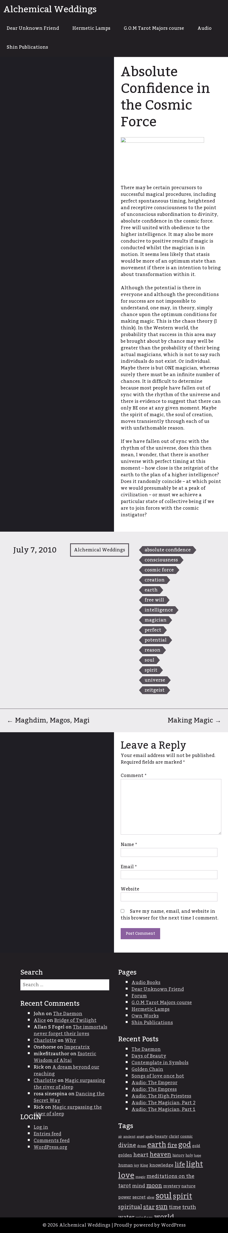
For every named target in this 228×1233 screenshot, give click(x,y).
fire (172, 1145)
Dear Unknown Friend (33, 28)
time (175, 1207)
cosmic (186, 1136)
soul (149, 660)
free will (154, 600)
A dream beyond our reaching (66, 1070)
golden (125, 1155)
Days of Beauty (149, 1056)
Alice (40, 1020)
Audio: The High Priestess (161, 1096)
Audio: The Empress (154, 1089)
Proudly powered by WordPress (150, 1225)
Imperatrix (77, 1047)
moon (154, 1185)
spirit (151, 670)
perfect (153, 630)
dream (141, 1146)
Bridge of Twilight (75, 1020)
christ (174, 1136)
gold (196, 1146)
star (149, 1207)
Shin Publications (27, 47)
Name (129, 844)
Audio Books (146, 982)
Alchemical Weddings (50, 9)
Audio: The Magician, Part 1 (163, 1109)
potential (156, 640)
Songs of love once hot (158, 1076)
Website (130, 889)
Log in (41, 1127)
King (144, 1165)
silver (151, 1197)
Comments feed (52, 1140)
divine (127, 1145)
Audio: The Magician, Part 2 (163, 1102)
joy (136, 1165)
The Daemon (67, 1013)
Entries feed (47, 1134)
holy (189, 1155)
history (178, 1155)
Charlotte (45, 1040)
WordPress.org (50, 1147)
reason (152, 650)
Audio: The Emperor (154, 1082)
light (194, 1164)
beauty (161, 1136)
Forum (139, 996)
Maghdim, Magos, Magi (48, 720)
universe (155, 680)
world (164, 1217)
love (126, 1175)
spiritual (130, 1207)
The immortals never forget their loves (70, 1030)
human (125, 1165)
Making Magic (194, 720)
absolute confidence (168, 550)
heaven (160, 1155)
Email (129, 866)
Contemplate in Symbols (160, 1062)
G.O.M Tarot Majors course (154, 28)
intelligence (159, 610)
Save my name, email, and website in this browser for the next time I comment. (170, 915)
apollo (149, 1136)
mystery (171, 1186)
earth (151, 590)
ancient (129, 1136)
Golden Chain (147, 1069)
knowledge (161, 1165)
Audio (204, 28)
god (184, 1145)
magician (156, 620)
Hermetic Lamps (91, 28)
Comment (133, 775)
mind (138, 1186)
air (120, 1137)
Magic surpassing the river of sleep (69, 1084)
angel (140, 1137)
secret (139, 1197)
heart (140, 1155)
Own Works (145, 1016)
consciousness (161, 560)
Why (70, 1040)
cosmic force (159, 570)
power (124, 1197)
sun (162, 1207)
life (180, 1164)
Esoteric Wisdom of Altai (65, 1057)
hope (197, 1155)
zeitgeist (155, 690)
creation (155, 580)
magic (140, 1177)
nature (188, 1186)
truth (189, 1207)
